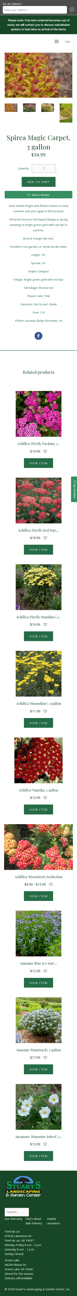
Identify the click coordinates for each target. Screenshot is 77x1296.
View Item (38, 463)
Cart (67, 41)
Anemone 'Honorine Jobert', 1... (38, 1136)
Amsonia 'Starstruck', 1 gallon (38, 1050)
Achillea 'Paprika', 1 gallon (38, 790)
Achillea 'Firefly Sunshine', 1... (38, 617)
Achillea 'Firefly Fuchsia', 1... (38, 443)
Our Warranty (13, 1219)
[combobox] (35, 10)
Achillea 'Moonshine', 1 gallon (38, 703)
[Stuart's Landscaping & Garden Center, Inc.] (38, 336)
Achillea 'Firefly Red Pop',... (38, 530)
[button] (71, 10)
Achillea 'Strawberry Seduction (38, 877)
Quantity (23, 168)
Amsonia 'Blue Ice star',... (38, 963)
